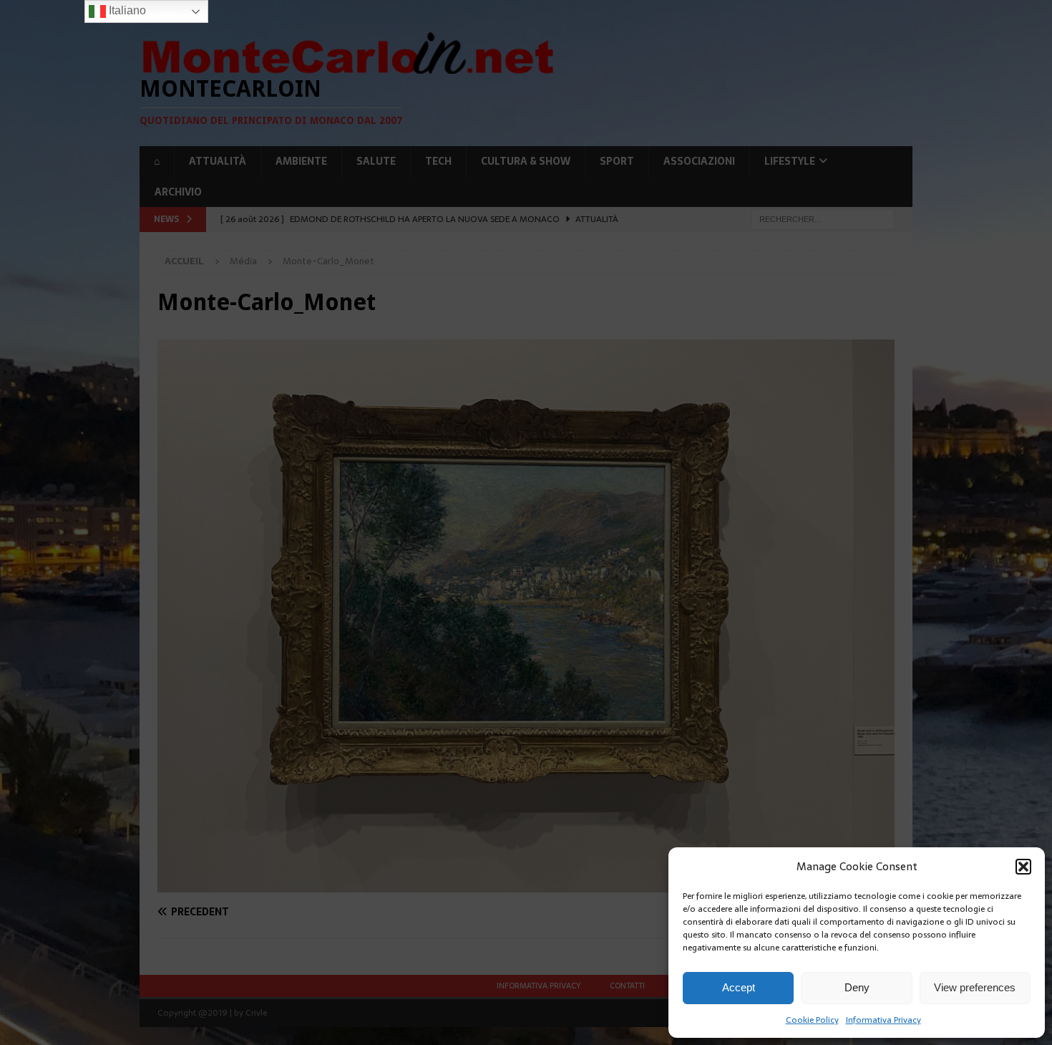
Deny (857, 987)
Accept (738, 987)
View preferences (975, 987)
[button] (1023, 866)
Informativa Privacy (883, 1020)
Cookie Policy (812, 1020)
